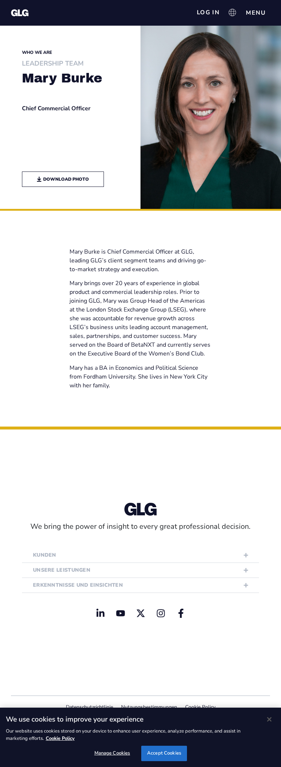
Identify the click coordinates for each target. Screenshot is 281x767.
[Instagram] (160, 613)
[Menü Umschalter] (255, 12)
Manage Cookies (112, 753)
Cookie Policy (200, 707)
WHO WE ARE (37, 52)
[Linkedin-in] (100, 613)
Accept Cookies (164, 753)
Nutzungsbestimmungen (149, 707)
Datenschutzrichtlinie (89, 707)
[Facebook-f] (181, 613)
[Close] (269, 719)
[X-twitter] (140, 613)
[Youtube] (120, 613)
